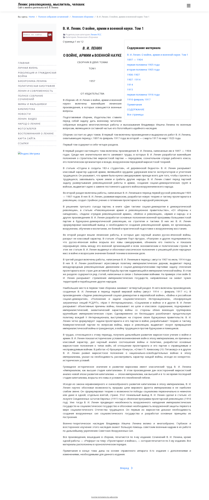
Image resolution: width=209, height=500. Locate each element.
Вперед (125, 468)
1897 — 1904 (135, 59)
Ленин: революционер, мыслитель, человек (51, 4)
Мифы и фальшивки (32, 104)
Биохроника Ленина (32, 81)
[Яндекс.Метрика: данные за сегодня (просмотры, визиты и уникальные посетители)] (29, 153)
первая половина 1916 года (143, 94)
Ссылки (23, 143)
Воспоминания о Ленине (36, 133)
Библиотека (26, 108)
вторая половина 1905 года (143, 69)
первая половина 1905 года (143, 64)
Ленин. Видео (27, 118)
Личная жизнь (28, 67)
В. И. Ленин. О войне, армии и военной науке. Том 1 (157, 54)
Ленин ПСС (96, 34)
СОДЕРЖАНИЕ (135, 109)
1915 (130, 89)
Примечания (134, 104)
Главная (23, 62)
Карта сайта (26, 138)
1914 (130, 84)
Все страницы (135, 114)
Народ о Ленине (29, 123)
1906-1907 (133, 74)
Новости (24, 113)
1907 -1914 (133, 79)
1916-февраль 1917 (139, 99)
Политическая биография (36, 85)
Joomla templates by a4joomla (104, 497)
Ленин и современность (35, 90)
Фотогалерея (27, 128)
